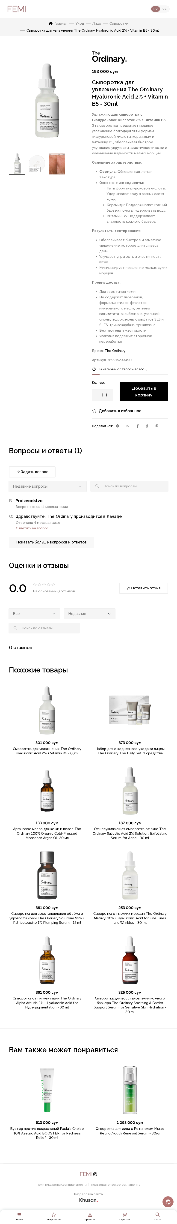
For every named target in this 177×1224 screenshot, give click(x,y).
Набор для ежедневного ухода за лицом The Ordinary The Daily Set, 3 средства (130, 751)
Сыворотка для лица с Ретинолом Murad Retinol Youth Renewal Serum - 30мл (130, 1131)
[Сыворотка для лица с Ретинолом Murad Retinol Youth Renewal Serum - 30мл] (130, 1090)
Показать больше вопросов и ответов (51, 542)
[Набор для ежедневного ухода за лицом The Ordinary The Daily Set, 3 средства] (130, 710)
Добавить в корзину (144, 391)
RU (155, 8)
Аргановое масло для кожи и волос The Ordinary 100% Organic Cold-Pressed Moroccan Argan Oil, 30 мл (47, 833)
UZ (164, 8)
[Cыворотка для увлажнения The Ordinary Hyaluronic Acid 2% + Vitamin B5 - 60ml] (47, 710)
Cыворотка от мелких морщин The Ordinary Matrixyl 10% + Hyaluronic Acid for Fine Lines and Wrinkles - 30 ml (130, 918)
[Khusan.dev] (88, 1199)
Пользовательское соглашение (116, 1184)
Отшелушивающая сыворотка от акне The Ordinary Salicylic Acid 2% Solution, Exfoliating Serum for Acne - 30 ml (130, 833)
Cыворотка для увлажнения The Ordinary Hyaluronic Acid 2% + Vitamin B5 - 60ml (47, 751)
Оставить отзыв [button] (145, 588)
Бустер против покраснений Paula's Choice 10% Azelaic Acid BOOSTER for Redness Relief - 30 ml (47, 1133)
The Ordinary (115, 351)
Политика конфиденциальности (62, 1184)
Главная (60, 23)
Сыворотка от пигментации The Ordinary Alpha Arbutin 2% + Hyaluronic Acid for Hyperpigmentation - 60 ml (47, 1002)
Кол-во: (98, 383)
